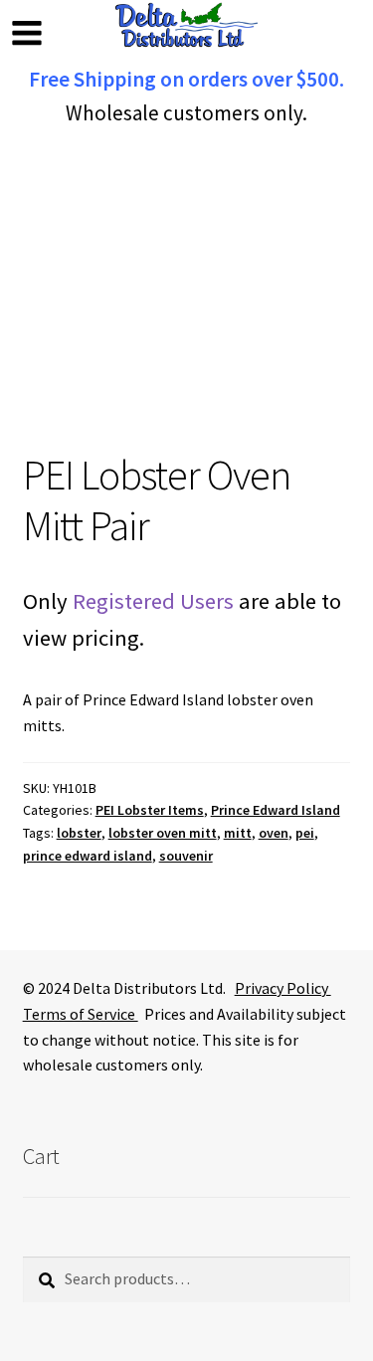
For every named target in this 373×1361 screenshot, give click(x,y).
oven (273, 833)
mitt (238, 833)
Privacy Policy (283, 988)
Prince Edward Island (275, 810)
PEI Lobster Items (149, 810)
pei (304, 833)
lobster (79, 833)
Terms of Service (80, 1014)
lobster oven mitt (162, 833)
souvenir (186, 856)
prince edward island (87, 856)
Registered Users (153, 601)
